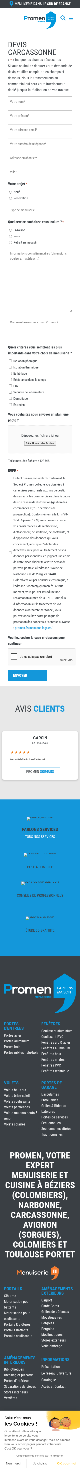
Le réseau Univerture (56, 1373)
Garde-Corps (50, 1306)
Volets (11, 1082)
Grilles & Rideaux (53, 1106)
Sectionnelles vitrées (56, 1129)
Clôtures (10, 1296)
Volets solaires (14, 1124)
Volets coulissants (17, 1101)
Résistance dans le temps (29, 380)
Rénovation (21, 198)
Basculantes (50, 1094)
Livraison (19, 230)
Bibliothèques (14, 1369)
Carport (46, 1300)
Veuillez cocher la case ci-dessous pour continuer (36, 641)
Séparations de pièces (20, 1386)
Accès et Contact (53, 1387)
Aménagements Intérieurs (20, 1360)
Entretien (19, 405)
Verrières (10, 1398)
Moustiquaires (51, 1317)
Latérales (48, 1111)
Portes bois (12, 1047)
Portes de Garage (51, 1085)
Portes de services (54, 1117)
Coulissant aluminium (56, 1031)
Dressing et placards (18, 1375)
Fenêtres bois (51, 1054)
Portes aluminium (16, 1041)
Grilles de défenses (55, 1312)
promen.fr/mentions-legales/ (34, 628)
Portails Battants (16, 1330)
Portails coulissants (18, 1336)
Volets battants (15, 1090)
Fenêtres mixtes (52, 1059)
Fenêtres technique (55, 1071)
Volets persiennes (17, 1107)
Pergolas (47, 1323)
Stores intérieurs (16, 1392)
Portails (13, 1288)
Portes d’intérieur (16, 1381)
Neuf (17, 192)
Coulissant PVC (52, 1037)
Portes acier (12, 1035)
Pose (17, 236)
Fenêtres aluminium (55, 1048)
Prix (15, 386)
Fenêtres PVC (51, 1065)
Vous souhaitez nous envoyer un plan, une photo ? (38, 417)
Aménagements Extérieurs (57, 1291)
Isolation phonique (25, 361)
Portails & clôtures (17, 1324)
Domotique (20, 399)
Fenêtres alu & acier (55, 1042)
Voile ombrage (51, 1346)
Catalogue (48, 1380)
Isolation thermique (25, 367)
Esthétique (20, 374)
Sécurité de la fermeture (28, 392)
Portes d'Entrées (14, 1026)
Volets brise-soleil (17, 1096)
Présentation (50, 1367)
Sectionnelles (51, 1123)
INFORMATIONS (55, 1359)
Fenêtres (50, 1023)
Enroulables (49, 1100)
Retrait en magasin (25, 242)
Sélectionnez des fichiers (40, 443)
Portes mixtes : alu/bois (21, 1052)
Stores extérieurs (53, 1340)
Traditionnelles (52, 1134)
